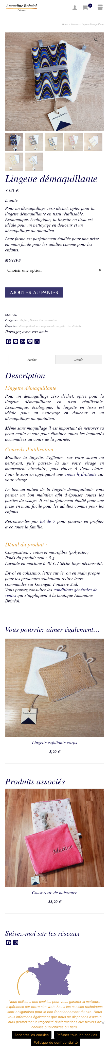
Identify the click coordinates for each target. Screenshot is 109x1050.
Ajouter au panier (34, 292)
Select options (54, 909)
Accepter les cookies (31, 1035)
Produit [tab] (32, 360)
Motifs (13, 260)
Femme (34, 320)
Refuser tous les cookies (77, 1035)
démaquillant (27, 326)
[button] (97, 38)
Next (99, 851)
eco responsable (45, 326)
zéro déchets (74, 326)
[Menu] (100, 7)
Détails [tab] (79, 360)
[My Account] (74, 7)
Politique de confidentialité (56, 1042)
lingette (61, 326)
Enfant (24, 320)
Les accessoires (48, 320)
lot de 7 (48, 521)
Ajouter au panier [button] (54, 759)
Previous (9, 851)
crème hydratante (81, 474)
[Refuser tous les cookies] (102, 1022)
